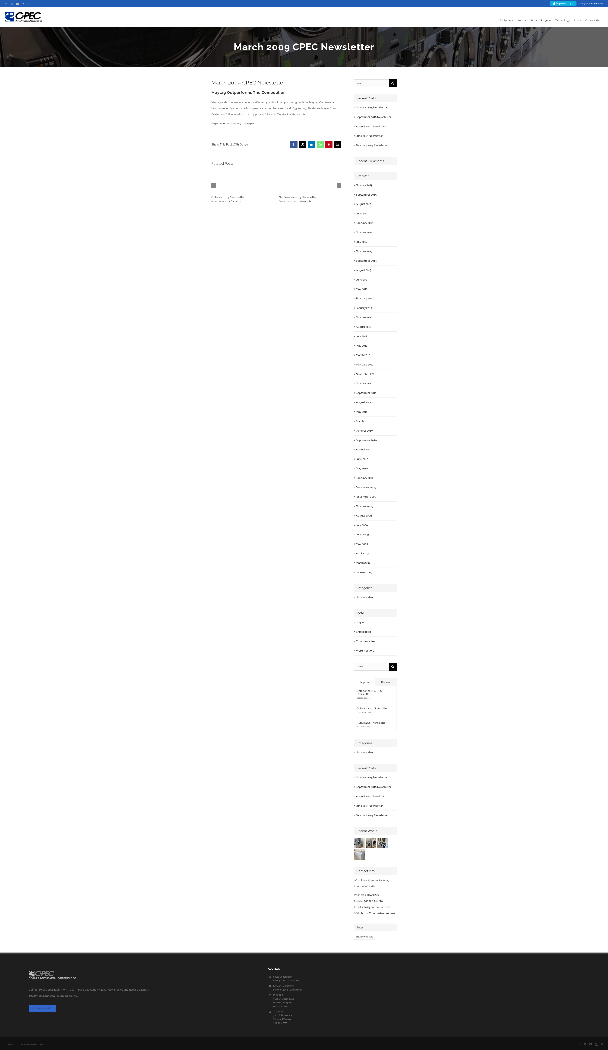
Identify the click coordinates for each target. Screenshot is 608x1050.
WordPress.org (365, 650)
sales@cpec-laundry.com (591, 3)
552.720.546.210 (373, 901)
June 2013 (362, 279)
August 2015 (363, 204)
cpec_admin (219, 124)
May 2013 (361, 289)
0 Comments (235, 201)
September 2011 (366, 392)
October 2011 (364, 383)
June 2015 (362, 213)
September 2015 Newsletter (298, 197)
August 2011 (363, 402)
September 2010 (366, 440)
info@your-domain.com (376, 907)
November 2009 (366, 496)
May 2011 (361, 411)
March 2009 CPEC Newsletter (248, 83)
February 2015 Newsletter (372, 145)
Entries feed (363, 631)
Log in (360, 622)
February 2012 (364, 364)
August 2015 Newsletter (371, 126)
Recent (386, 682)
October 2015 (364, 185)
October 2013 (364, 251)
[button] (213, 185)
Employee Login (564, 3)
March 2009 (363, 562)
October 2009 (364, 506)
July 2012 (361, 336)
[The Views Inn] (371, 843)
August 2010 (363, 449)
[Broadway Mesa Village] (359, 843)
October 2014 (364, 232)
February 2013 (364, 298)
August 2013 (363, 270)
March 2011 (363, 421)
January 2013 (364, 308)
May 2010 (362, 468)
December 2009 (366, 487)
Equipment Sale (364, 936)
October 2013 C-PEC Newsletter (369, 692)
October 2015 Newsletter (228, 197)
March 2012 (363, 355)
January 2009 (364, 572)
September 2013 (366, 260)
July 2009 (362, 525)
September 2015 (366, 194)
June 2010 (362, 459)
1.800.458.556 (371, 894)
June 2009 (362, 534)
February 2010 (365, 477)
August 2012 (363, 326)
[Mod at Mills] (382, 843)
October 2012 (364, 317)
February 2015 (364, 222)
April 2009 (362, 553)
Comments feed (366, 641)
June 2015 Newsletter (369, 135)
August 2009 (364, 515)
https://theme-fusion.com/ (378, 913)
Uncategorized (249, 124)
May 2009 (362, 544)
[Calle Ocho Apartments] (359, 854)
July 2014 (361, 241)
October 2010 (364, 430)
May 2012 (361, 345)
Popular (365, 682)
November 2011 (366, 374)
